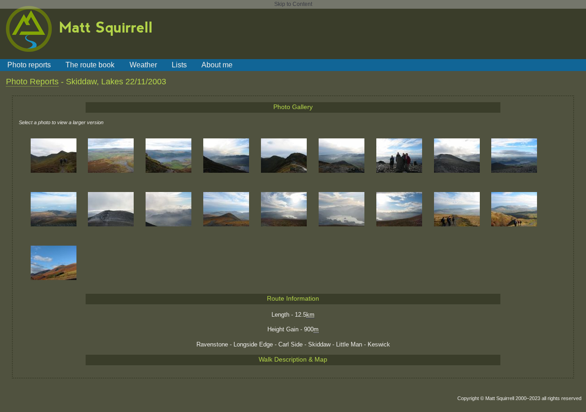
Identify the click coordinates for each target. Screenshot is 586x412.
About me (217, 64)
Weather (143, 64)
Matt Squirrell (106, 26)
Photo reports (29, 64)
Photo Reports (32, 81)
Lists (179, 64)
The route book (89, 64)
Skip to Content (293, 4)
